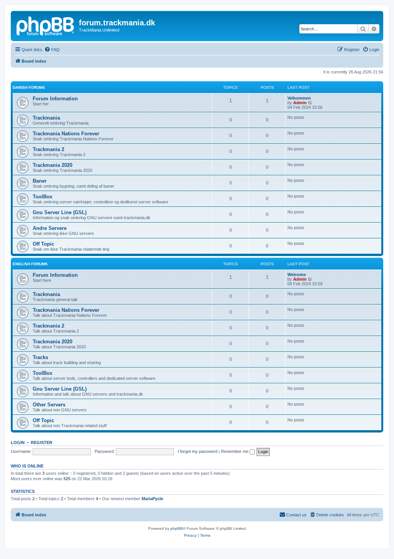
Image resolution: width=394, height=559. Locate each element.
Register (41, 442)
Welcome (296, 274)
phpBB (176, 528)
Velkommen (299, 98)
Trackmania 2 (48, 149)
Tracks (40, 357)
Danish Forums (29, 87)
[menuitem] (52, 49)
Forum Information (55, 98)
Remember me (235, 451)
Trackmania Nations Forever (66, 133)
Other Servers (49, 405)
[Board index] (46, 25)
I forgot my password (197, 451)
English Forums (30, 264)
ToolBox (42, 197)
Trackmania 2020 (52, 165)
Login (18, 442)
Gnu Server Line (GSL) (60, 212)
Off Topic (43, 244)
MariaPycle (152, 498)
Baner (40, 181)
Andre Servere (50, 228)
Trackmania (46, 118)
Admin (300, 102)
